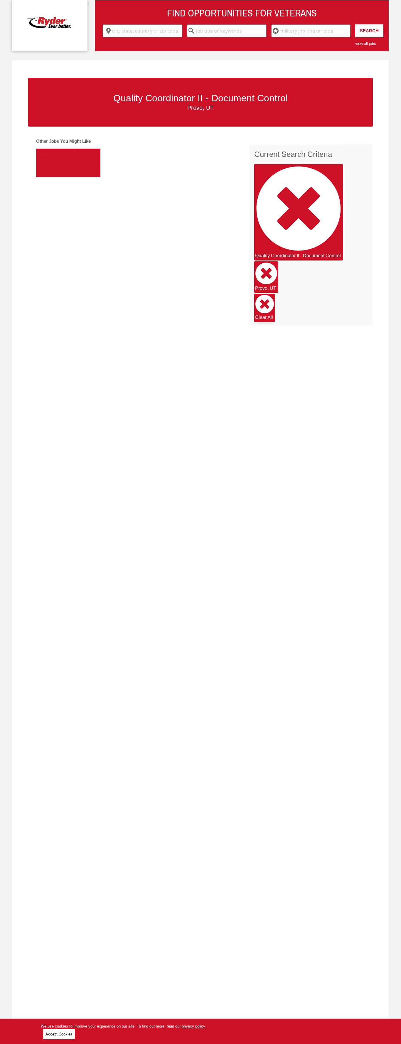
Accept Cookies (59, 1034)
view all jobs (365, 43)
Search (369, 30)
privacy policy (194, 1026)
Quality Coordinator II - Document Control (298, 255)
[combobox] (142, 30)
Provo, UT (265, 288)
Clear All (264, 317)
